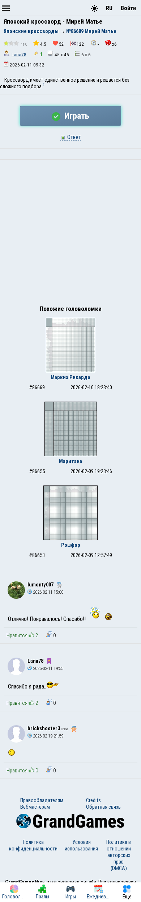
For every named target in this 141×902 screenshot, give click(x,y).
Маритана (70, 461)
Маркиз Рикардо (70, 377)
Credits (93, 800)
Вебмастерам (35, 807)
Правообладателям (41, 800)
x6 (114, 44)
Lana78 (19, 54)
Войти (128, 8)
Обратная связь (103, 807)
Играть (75, 116)
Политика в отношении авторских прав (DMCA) (118, 855)
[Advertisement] (70, 234)
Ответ (73, 137)
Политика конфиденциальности (33, 845)
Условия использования (81, 845)
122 (80, 44)
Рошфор (70, 545)
